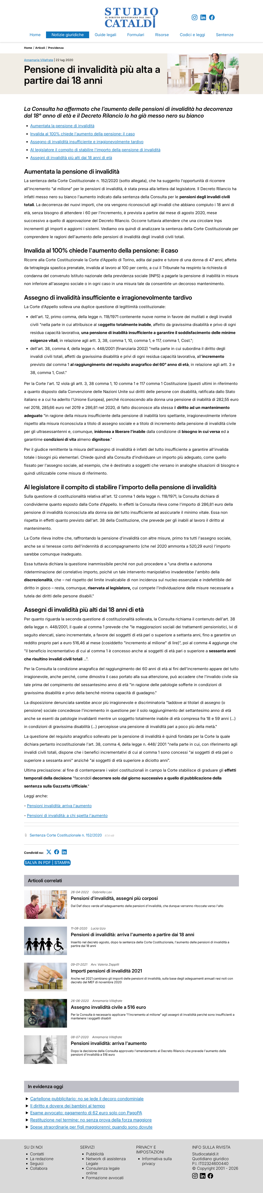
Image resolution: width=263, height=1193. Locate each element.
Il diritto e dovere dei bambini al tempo (67, 1105)
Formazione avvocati (105, 1177)
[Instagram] (194, 17)
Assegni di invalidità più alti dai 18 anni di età (71, 157)
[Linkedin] (203, 17)
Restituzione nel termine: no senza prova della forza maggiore (91, 1119)
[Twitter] (48, 852)
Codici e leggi (192, 34)
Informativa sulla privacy (157, 1161)
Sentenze (225, 34)
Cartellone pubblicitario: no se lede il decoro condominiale (87, 1098)
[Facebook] (212, 17)
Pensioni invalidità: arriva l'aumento (59, 805)
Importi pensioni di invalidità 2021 (106, 971)
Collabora (38, 1168)
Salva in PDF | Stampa (47, 862)
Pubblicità (95, 1154)
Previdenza (56, 47)
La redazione (42, 1158)
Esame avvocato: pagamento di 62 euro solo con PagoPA (86, 1112)
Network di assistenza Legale (106, 1161)
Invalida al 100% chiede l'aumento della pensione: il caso (82, 133)
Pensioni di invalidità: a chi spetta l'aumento (67, 815)
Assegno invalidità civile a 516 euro (108, 1007)
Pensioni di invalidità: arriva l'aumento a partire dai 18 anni (132, 934)
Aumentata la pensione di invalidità (62, 125)
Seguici (37, 1163)
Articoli (40, 47)
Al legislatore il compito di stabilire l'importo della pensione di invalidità (95, 149)
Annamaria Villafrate (38, 60)
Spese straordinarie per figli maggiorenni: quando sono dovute (91, 1126)
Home (35, 34)
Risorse (162, 34)
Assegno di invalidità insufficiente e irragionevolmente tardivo (86, 141)
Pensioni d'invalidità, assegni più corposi (114, 898)
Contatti (37, 1154)
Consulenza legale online (103, 1171)
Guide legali (105, 34)
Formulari (135, 34)
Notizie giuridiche (68, 34)
